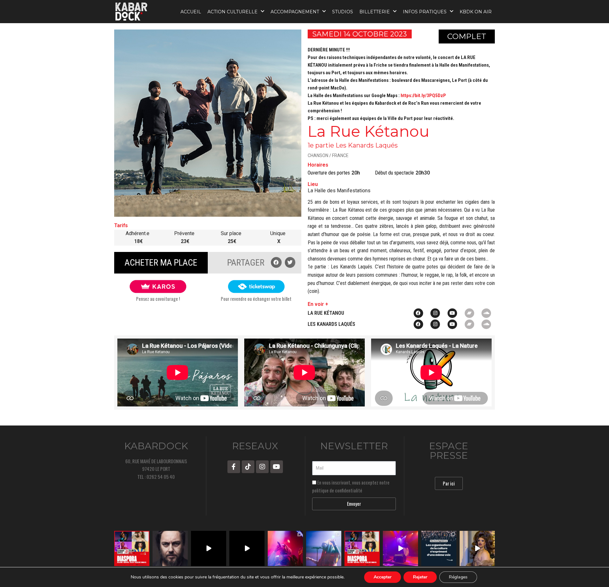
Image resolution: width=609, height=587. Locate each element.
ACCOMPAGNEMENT (295, 12)
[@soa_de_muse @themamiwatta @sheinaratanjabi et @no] (131, 548)
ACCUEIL (190, 12)
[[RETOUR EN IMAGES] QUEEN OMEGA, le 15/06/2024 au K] (285, 548)
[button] (276, 262)
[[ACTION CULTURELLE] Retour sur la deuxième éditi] (208, 548)
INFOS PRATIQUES (425, 12)
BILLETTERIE (374, 12)
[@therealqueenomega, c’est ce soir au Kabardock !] (400, 548)
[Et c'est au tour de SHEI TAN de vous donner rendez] (477, 548)
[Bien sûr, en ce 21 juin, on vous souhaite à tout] (170, 548)
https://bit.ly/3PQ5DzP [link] (423, 95)
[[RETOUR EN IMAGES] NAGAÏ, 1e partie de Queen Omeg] (323, 548)
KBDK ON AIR (476, 12)
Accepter (382, 577)
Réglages (458, 577)
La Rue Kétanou (326, 313)
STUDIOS (342, 12)
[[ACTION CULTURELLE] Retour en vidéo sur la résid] (247, 548)
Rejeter (420, 577)
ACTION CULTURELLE (232, 12)
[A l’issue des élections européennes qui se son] (438, 548)
